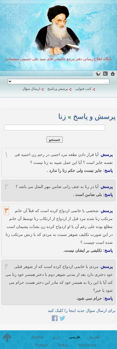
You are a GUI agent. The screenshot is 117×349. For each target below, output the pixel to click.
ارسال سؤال (31, 89)
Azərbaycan (87, 345)
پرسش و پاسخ (57, 89)
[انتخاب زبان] (98, 73)
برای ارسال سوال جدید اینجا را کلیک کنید (82, 310)
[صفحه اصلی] (112, 73)
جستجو (54, 139)
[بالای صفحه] (7, 337)
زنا (62, 116)
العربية (94, 337)
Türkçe (63, 345)
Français (41, 345)
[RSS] (105, 73)
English (37, 337)
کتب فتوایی (83, 89)
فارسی (74, 337)
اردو (56, 337)
